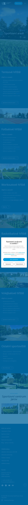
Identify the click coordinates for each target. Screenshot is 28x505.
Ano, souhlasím (14, 259)
